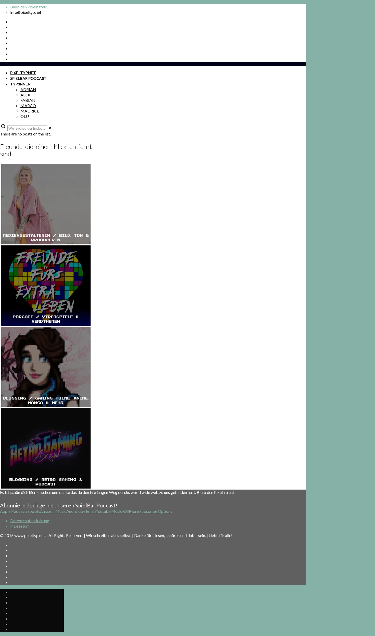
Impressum (20, 525)
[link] (50, 128)
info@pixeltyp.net (25, 12)
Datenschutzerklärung (29, 520)
